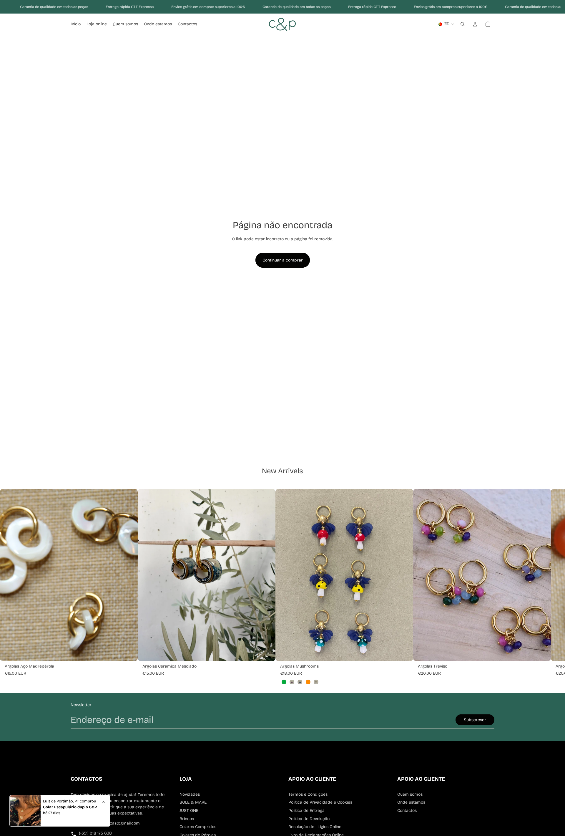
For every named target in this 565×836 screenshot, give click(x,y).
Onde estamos (411, 802)
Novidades (190, 794)
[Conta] (474, 24)
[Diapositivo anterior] (296, 575)
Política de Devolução (309, 818)
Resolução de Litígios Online (314, 826)
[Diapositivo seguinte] (392, 575)
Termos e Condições (308, 794)
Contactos (407, 810)
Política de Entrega (306, 810)
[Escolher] (128, 652)
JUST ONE (189, 810)
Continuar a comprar (282, 260)
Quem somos (410, 794)
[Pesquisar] (462, 24)
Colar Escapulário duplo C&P (70, 807)
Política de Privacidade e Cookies (320, 802)
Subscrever (475, 719)
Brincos (187, 818)
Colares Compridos (198, 826)
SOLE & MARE (193, 802)
